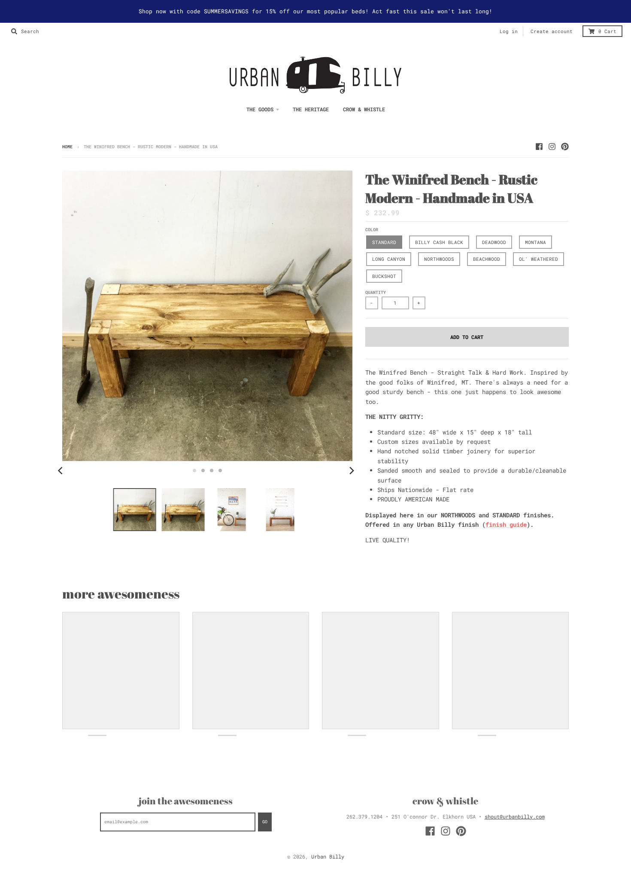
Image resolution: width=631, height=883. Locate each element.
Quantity (375, 292)
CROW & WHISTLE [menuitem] (364, 109)
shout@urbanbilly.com (515, 816)
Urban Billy (327, 856)
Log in (509, 31)
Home (67, 147)
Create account (552, 31)
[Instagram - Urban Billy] (552, 146)
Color (371, 229)
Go (264, 822)
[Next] (351, 470)
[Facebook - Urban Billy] (539, 146)
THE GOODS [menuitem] (259, 109)
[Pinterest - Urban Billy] (565, 146)
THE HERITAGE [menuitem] (311, 109)
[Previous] (61, 470)
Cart (607, 31)
